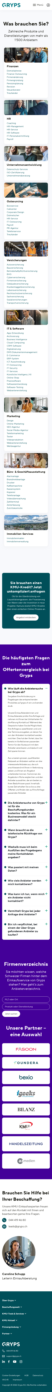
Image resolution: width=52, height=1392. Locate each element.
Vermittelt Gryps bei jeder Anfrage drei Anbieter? (24, 912)
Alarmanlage (13, 476)
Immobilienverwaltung (17, 541)
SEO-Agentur (13, 427)
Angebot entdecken (26, 617)
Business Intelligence (17, 339)
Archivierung (13, 336)
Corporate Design (15, 212)
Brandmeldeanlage (16, 479)
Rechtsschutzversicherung (19, 293)
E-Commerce (13, 355)
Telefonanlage (13, 495)
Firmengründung (15, 80)
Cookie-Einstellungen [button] (11, 1375)
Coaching (11, 123)
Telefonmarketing (15, 433)
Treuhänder (12, 93)
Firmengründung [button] (10, 1327)
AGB (26, 1375)
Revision (11, 86)
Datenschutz (38, 1375)
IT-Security (12, 368)
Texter (10, 436)
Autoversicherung (15, 264)
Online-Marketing (15, 424)
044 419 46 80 (17, 1220)
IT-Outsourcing (14, 221)
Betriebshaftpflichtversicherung (22, 271)
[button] (48, 5)
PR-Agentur (12, 228)
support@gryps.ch (13, 1356)
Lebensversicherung (16, 290)
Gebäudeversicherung (17, 284)
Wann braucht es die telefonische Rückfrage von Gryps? (25, 833)
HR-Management (15, 126)
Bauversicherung (15, 268)
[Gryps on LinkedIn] (3, 1361)
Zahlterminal (13, 501)
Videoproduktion (15, 439)
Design (10, 420)
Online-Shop (13, 377)
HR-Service (12, 129)
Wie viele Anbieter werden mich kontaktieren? (24, 882)
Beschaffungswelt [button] (11, 1307)
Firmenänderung (15, 77)
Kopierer (11, 492)
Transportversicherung (17, 303)
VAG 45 (5, 1380)
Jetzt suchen (11, 1014)
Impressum (17, 1380)
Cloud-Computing (16, 342)
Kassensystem (13, 489)
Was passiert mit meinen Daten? (23, 869)
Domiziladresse (14, 70)
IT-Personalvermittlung (18, 136)
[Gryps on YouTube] (14, 1361)
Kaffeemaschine (14, 486)
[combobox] (26, 999)
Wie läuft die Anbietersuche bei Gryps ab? (25, 690)
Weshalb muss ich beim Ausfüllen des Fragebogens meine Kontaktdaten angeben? (25, 852)
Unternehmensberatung (18, 175)
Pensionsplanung (15, 83)
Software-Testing (15, 387)
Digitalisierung (14, 349)
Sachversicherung (15, 296)
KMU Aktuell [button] (8, 1320)
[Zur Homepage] (11, 5)
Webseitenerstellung (17, 390)
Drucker (11, 482)
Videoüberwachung (16, 498)
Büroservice (12, 206)
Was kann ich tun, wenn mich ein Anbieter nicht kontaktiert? (26, 897)
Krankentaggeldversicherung (21, 287)
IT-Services (12, 371)
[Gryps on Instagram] (21, 1361)
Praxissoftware (14, 381)
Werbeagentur (14, 446)
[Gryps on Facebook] (9, 1361)
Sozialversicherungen (17, 299)
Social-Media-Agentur (17, 430)
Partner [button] (6, 1333)
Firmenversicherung (16, 280)
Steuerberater (13, 90)
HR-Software (13, 132)
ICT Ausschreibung (16, 361)
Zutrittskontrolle (15, 508)
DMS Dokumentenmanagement (22, 352)
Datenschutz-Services (17, 169)
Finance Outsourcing (17, 74)
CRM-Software (14, 346)
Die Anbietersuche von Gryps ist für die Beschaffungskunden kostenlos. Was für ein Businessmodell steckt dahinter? (26, 811)
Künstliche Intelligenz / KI (19, 374)
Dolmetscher (13, 215)
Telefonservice (14, 231)
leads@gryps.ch (18, 1226)
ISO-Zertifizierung (15, 172)
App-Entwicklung (15, 333)
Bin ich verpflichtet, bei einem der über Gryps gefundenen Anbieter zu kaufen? (23, 930)
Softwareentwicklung (17, 384)
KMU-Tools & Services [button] (13, 1314)
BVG (9, 274)
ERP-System (13, 358)
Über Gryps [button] (8, 1300)
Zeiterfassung (13, 505)
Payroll (10, 139)
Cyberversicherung (16, 277)
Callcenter (12, 209)
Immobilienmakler (15, 538)
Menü (39, 5)
